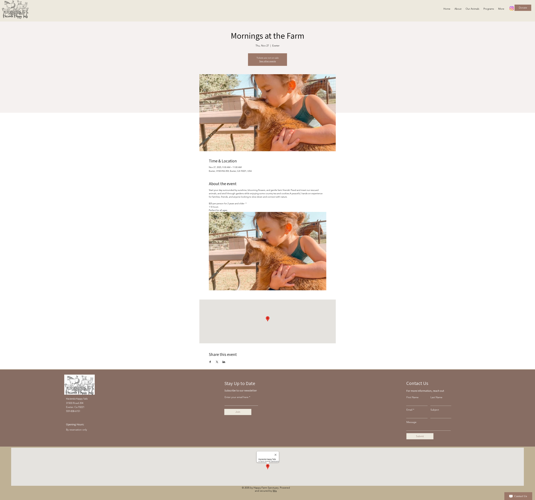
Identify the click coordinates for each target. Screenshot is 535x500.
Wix (275, 490)
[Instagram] (511, 8)
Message (411, 422)
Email (409, 409)
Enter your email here (236, 397)
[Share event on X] (217, 362)
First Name (412, 397)
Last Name (436, 397)
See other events (267, 61)
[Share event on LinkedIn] (223, 362)
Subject (435, 409)
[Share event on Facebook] (210, 362)
